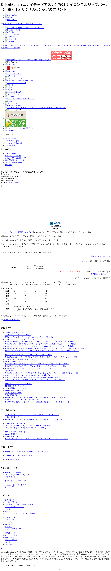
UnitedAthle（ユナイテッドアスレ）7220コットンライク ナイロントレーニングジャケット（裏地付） (45, 348)
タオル (7, 542)
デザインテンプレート (27, 45)
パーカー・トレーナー (14, 535)
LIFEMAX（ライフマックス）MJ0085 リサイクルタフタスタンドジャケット (35, 397)
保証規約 (8, 165)
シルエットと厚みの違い (14, 143)
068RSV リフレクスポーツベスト (18, 455)
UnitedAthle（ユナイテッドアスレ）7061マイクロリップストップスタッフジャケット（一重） (41, 357)
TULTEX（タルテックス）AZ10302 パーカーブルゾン (26, 428)
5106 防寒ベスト (12, 459)
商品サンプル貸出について (15, 158)
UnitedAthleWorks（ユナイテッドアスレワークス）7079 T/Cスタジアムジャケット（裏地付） (41, 344)
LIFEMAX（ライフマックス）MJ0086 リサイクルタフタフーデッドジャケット (36, 419)
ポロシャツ (9, 520)
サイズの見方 (10, 145)
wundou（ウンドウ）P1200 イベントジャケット (24, 400)
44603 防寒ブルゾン (13, 393)
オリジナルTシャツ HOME (12, 232)
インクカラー (42, 45)
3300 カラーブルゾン (14, 361)
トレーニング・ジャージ (14, 507)
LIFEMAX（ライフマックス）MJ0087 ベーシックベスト (27, 451)
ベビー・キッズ (11, 540)
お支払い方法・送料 (13, 156)
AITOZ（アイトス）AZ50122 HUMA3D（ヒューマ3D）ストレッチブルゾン (35, 380)
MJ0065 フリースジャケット (16, 386)
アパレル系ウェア (12, 502)
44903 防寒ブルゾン (13, 434)
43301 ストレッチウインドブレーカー (20, 339)
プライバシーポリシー (14, 162)
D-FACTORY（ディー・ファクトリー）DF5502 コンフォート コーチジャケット (37, 402)
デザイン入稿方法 (9, 45)
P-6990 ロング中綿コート (15, 472)
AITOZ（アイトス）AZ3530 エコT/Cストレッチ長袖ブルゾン (29, 375)
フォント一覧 (54, 45)
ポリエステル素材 (12, 141)
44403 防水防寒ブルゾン (15, 423)
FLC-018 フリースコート (15, 432)
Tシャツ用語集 (11, 139)
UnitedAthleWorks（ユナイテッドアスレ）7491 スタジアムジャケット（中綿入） (36, 366)
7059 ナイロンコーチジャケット (18, 335)
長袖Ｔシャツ (10, 533)
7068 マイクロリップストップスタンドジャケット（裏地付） (29, 337)
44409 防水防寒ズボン (14, 436)
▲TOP (3, 548)
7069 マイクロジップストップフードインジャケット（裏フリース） (32, 415)
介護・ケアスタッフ (13, 529)
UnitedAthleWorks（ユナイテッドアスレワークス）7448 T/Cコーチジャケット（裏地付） (40, 346)
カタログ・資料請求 (12, 48)
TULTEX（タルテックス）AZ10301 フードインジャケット (28, 426)
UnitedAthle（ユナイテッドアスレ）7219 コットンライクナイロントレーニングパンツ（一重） (42, 373)
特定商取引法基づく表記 (14, 160)
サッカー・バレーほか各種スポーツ (19, 504)
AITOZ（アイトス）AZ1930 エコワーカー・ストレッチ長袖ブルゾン (32, 377)
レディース (9, 524)
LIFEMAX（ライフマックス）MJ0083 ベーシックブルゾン (28, 355)
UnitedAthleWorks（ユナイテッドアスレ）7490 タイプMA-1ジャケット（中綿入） (37, 364)
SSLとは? (55, 228)
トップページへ (11, 544)
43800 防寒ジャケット (14, 390)
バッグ (7, 511)
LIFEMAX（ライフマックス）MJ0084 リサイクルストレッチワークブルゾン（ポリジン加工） (42, 351)
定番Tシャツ (10, 500)
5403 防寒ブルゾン (13, 395)
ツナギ (7, 509)
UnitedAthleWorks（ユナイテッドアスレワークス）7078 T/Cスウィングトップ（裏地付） (40, 342)
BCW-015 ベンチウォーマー (16, 481)
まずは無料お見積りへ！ (100, 274)
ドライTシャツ (11, 518)
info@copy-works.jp (13, 182)
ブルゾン (28, 232)
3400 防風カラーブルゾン (15, 388)
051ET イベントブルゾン (15, 332)
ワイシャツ (9, 537)
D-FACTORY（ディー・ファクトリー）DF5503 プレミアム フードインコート (36, 439)
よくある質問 (10, 153)
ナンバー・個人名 (88, 45)
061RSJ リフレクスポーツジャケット (20, 359)
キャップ (8, 527)
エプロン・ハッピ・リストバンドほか (20, 514)
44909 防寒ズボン (12, 417)
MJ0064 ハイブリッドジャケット (18, 384)
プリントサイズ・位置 (70, 45)
